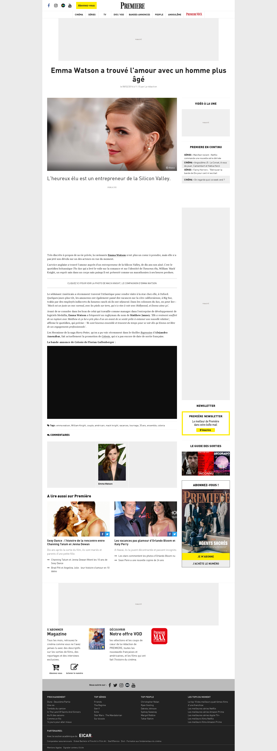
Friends (98, 701)
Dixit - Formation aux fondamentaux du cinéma (141, 741)
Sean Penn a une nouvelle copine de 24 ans (141, 560)
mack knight (112, 425)
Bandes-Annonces (139, 14)
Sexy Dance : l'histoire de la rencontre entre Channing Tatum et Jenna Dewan (76, 542)
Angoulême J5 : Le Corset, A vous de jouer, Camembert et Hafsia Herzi (205, 164)
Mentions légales (54, 747)
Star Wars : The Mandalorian (108, 715)
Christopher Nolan (150, 701)
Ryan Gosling (147, 705)
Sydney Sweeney (149, 711)
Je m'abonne (206, 556)
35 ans (143, 425)
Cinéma (79, 14)
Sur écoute (99, 718)
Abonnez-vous (86, 5)
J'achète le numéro (206, 563)
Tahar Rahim (147, 718)
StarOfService (113, 741)
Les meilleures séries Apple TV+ (203, 715)
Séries (92, 14)
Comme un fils (54, 718)
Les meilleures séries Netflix (202, 708)
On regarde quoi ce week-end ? (204, 179)
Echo (96, 711)
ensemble (152, 425)
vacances (123, 425)
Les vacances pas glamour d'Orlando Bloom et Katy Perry (144, 542)
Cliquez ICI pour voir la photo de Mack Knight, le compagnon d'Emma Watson (112, 283)
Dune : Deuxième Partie (58, 701)
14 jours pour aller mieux (59, 722)
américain (100, 425)
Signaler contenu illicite (73, 747)
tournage (134, 425)
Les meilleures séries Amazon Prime (206, 711)
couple (90, 425)
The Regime (100, 705)
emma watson (63, 425)
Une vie (50, 705)
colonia (161, 425)
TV (105, 14)
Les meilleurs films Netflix (201, 718)
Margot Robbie (148, 715)
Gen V (97, 708)
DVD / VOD (119, 14)
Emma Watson (105, 483)
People (159, 14)
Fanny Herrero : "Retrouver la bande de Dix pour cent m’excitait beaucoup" (203, 172)
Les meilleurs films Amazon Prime (205, 722)
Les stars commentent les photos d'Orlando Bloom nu (146, 555)
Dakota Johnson (149, 708)
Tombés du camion (56, 708)
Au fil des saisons (55, 715)
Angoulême (174, 14)
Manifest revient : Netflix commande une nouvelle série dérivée (202, 156)
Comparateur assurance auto (59, 741)
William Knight (78, 425)
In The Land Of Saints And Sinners (64, 711)
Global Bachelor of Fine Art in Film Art (90, 741)
